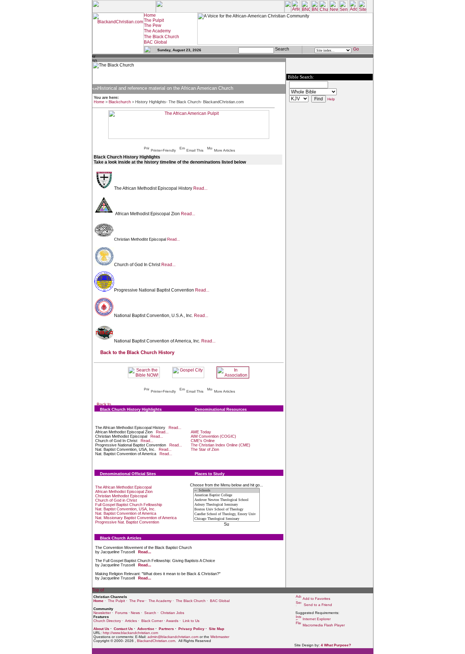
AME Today (201, 432)
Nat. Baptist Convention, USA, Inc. (125, 509)
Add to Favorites (316, 599)
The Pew (136, 601)
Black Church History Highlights (131, 409)
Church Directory (107, 621)
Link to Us (191, 621)
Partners (166, 629)
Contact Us (123, 629)
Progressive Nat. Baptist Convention (127, 522)
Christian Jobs (172, 613)
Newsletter (102, 613)
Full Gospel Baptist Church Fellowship (128, 504)
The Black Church (191, 601)
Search (150, 613)
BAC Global (220, 601)
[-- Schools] (226, 490)
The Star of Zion (205, 449)
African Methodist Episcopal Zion (124, 491)
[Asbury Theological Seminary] (226, 504)
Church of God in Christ (116, 500)
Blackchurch (120, 102)
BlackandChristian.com (156, 641)
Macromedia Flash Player (324, 625)
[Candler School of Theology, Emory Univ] (226, 514)
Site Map (216, 629)
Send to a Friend (317, 605)
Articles (131, 621)
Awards (172, 621)
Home (99, 102)
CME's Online (203, 440)
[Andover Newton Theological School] (226, 500)
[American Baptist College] (226, 495)
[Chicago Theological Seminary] (226, 519)
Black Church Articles (120, 538)
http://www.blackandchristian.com (130, 633)
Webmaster (219, 637)
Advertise (145, 629)
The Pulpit (116, 601)
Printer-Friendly (163, 150)
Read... (200, 188)
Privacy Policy (191, 629)
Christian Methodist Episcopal (121, 496)
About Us (101, 629)
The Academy (160, 601)
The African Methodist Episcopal (123, 487)
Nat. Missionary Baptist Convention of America (136, 517)
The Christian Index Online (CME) (220, 445)
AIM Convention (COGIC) (213, 436)
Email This (194, 150)
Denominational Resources (221, 409)
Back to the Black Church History (137, 352)
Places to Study (210, 474)
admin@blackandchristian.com (172, 637)
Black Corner (152, 621)
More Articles (224, 150)
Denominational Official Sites (128, 474)
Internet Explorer (317, 619)
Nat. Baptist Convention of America (125, 513)
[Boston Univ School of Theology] (226, 509)
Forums (121, 613)
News (135, 613)
